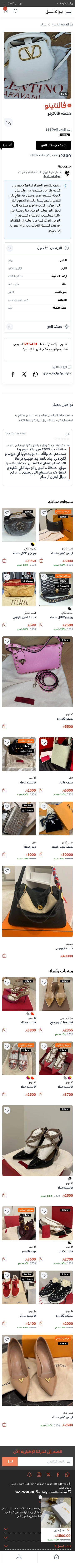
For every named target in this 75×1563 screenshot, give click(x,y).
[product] (56, 1513)
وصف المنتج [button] (54, 326)
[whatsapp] (67, 1474)
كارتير (71, 778)
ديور (34, 842)
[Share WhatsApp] (35, 375)
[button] (69, 12)
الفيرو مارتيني (30, 613)
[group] (37, 65)
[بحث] (14, 12)
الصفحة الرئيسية (60, 24)
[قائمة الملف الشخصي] (19, 1557)
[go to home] (56, 1557)
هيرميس (69, 944)
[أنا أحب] (44, 513)
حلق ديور (59, 1530)
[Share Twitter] (24, 375)
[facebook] (58, 1474)
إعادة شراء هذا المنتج (53, 145)
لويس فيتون (67, 548)
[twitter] (48, 1474)
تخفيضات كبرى (63, 585)
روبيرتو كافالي (30, 548)
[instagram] (39, 1474)
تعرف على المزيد (52, 176)
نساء (43, 24)
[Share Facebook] (13, 375)
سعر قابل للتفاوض (63, 511)
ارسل (10, 1461)
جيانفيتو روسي (66, 1018)
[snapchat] (29, 1474)
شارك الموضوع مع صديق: (56, 373)
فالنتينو (69, 714)
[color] (32, 545)
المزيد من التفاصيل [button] (49, 248)
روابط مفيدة (66, 3)
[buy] (70, 1530)
